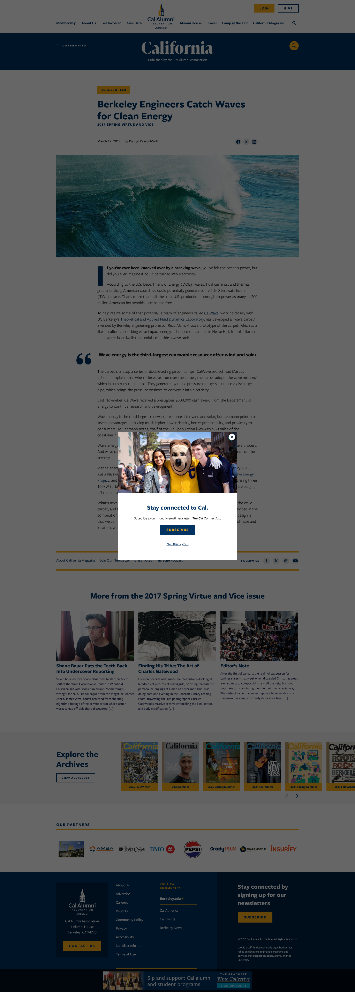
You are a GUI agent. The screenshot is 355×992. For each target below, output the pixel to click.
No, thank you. (178, 544)
